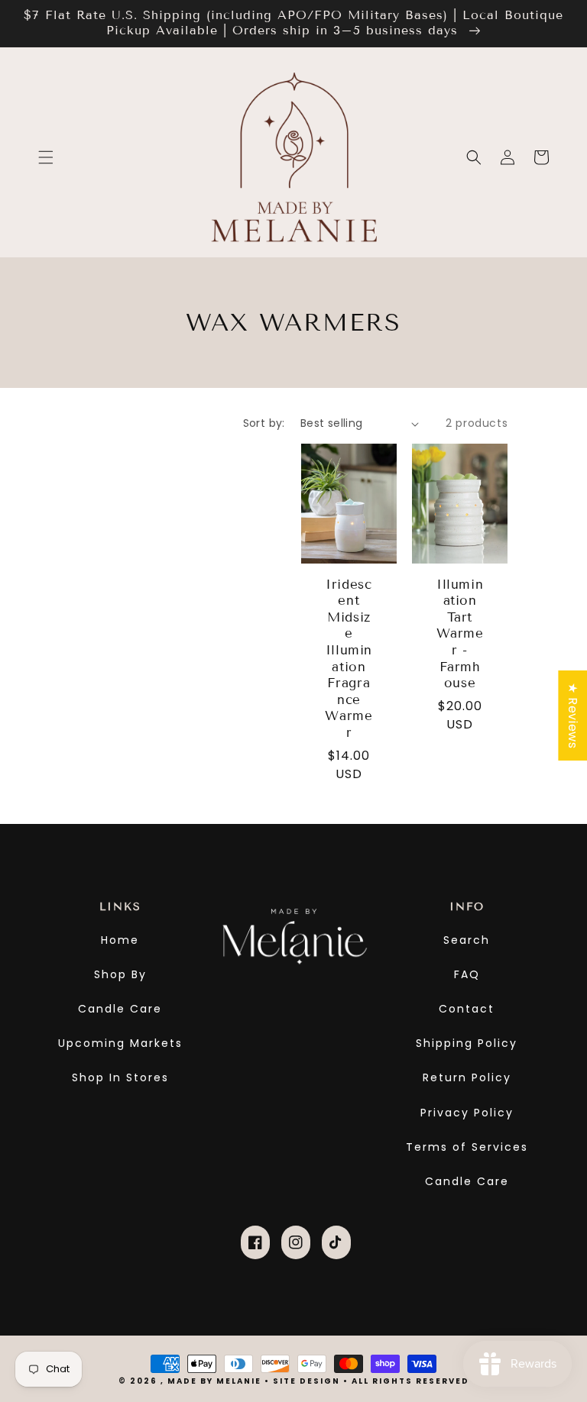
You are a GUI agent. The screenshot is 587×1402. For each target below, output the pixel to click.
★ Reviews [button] (573, 715)
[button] (46, 157)
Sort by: (264, 423)
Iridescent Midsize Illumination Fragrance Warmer (348, 659)
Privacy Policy (467, 1112)
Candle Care (120, 1008)
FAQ (467, 974)
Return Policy (467, 1077)
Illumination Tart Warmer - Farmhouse (460, 634)
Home (120, 940)
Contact (467, 1008)
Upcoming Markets (120, 1043)
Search (466, 940)
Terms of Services (467, 1147)
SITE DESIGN (306, 1381)
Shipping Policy (466, 1043)
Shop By (120, 974)
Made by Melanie (215, 1381)
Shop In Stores (120, 1077)
